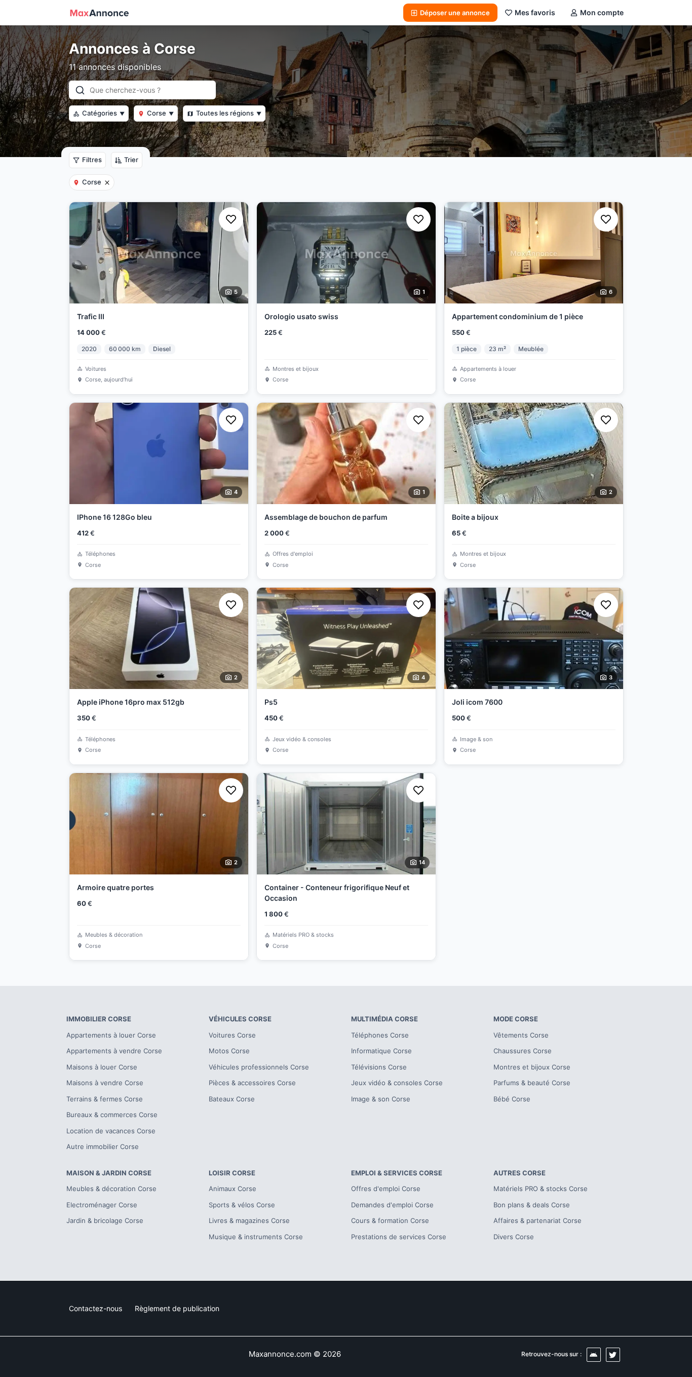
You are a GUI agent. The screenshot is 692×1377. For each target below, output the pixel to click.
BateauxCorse (232, 1099)
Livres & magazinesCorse (249, 1220)
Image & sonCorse (380, 1099)
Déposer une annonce (455, 13)
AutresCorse (519, 1173)
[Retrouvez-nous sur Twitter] (613, 1355)
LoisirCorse (232, 1173)
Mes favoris (535, 12)
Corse (160, 113)
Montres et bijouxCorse (531, 1067)
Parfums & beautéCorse (531, 1083)
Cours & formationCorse (390, 1220)
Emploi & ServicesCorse (396, 1173)
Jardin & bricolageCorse (104, 1220)
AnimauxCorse (232, 1188)
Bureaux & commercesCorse (112, 1115)
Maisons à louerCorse (101, 1067)
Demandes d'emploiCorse (392, 1205)
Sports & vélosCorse (242, 1205)
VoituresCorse (232, 1035)
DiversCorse (513, 1237)
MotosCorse (229, 1051)
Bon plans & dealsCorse (531, 1205)
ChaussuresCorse (522, 1051)
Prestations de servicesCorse (398, 1237)
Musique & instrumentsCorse (256, 1237)
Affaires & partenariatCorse (537, 1220)
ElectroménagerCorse (101, 1205)
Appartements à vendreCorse (114, 1051)
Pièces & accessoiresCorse (252, 1083)
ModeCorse (515, 1019)
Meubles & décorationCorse (111, 1188)
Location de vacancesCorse (111, 1131)
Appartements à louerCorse (111, 1035)
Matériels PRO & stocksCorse (540, 1188)
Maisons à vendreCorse (104, 1083)
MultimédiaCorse (384, 1019)
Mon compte (602, 12)
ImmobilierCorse (98, 1019)
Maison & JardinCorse (108, 1173)
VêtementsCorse (521, 1035)
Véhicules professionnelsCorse (259, 1067)
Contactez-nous (95, 1308)
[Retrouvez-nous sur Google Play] (594, 1355)
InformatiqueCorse (381, 1051)
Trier (131, 160)
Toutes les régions (228, 113)
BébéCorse (511, 1099)
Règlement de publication (177, 1308)
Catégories (103, 113)
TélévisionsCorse (379, 1067)
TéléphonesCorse (380, 1035)
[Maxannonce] (99, 12)
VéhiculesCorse (240, 1019)
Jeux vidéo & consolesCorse (397, 1083)
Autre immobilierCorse (102, 1146)
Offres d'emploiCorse (385, 1188)
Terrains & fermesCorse (104, 1099)
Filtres (92, 160)
